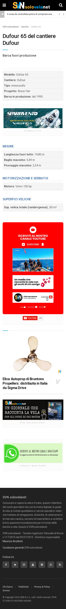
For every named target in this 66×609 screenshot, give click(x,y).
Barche (25, 27)
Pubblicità (23, 586)
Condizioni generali (13, 547)
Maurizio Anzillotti (13, 541)
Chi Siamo (8, 586)
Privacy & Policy (42, 586)
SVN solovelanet (11, 27)
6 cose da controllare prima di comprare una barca (32, 14)
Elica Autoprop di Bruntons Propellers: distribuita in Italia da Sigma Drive (25, 383)
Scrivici (6, 590)
